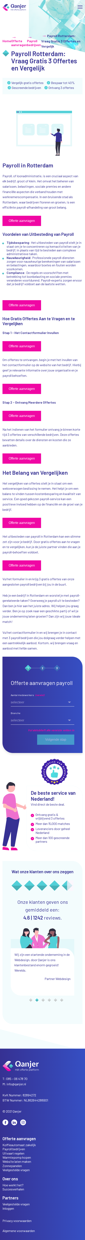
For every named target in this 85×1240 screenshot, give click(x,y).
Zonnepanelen (12, 1166)
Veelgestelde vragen (16, 1170)
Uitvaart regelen (13, 1153)
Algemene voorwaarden (18, 1231)
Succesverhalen (13, 1189)
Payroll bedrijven (13, 1149)
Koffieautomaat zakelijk (19, 1145)
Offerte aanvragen (19, 1138)
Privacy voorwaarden (17, 1221)
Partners (10, 1198)
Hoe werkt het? (13, 1185)
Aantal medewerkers (27, 695)
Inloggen (8, 1208)
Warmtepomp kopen (16, 1157)
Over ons (10, 1178)
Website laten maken (16, 1161)
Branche (15, 713)
